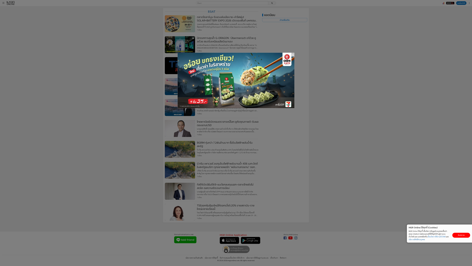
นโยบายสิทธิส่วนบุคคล (417, 239)
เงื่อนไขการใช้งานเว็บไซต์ (436, 236)
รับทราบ (461, 235)
